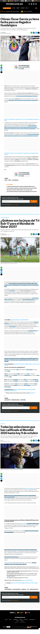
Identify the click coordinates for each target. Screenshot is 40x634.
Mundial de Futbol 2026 (34, 589)
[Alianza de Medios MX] (29, 626)
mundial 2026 (24, 589)
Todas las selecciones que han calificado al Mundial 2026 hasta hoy (21, 186)
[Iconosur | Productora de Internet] (4, 626)
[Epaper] (27, 0)
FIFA (28, 589)
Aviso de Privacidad (14, 628)
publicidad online (23, 622)
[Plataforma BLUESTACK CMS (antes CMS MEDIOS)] (8, 626)
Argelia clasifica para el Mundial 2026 (20, 319)
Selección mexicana (8, 589)
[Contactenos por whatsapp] (36, 4)
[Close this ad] (39, 628)
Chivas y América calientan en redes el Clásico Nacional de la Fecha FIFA (22, 188)
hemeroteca (16, 622)
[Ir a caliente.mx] (22, 0)
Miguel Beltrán (4, 32)
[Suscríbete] (34, 0)
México (10, 619)
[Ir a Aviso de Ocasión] (13, 611)
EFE (2, 440)
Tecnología (26, 619)
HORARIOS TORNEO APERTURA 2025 (12, 11)
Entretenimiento (32, 619)
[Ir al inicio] (14, 4)
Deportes (2, 217)
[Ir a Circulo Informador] (10, 0)
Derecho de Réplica (19, 628)
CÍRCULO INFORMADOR (27, 11)
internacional (15, 619)
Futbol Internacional (16, 589)
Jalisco (6, 619)
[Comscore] (34, 626)
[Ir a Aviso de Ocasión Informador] (5, 0)
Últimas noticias (6, 8)
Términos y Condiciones (14, 204)
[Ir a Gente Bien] (15, 0)
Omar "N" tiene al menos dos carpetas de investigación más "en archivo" (22, 191)
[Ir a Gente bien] (27, 611)
